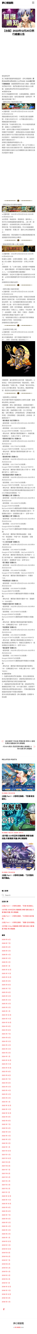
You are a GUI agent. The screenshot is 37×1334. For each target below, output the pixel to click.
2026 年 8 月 (6, 939)
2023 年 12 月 (6, 1060)
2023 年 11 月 (6, 1064)
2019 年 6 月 (6, 1264)
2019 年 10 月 (6, 1249)
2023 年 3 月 (6, 1094)
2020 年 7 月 (6, 1215)
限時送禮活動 (11, 793)
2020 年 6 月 (6, 1219)
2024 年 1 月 (6, 1056)
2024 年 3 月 (6, 1049)
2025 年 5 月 (6, 996)
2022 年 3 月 (6, 1139)
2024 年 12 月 (6, 1015)
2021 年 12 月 (6, 1151)
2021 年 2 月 (6, 1188)
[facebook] (4, 1309)
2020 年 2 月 (6, 1234)
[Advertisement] (18, 55)
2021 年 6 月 (6, 1173)
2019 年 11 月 (6, 1245)
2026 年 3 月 (6, 958)
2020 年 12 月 (6, 1196)
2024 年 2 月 (6, 1053)
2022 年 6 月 (6, 1128)
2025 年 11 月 (6, 973)
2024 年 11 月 (6, 1019)
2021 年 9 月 (6, 1162)
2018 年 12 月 (6, 1286)
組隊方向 (21, 832)
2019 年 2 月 (6, 1279)
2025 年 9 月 (6, 981)
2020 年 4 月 (6, 1226)
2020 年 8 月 (6, 1211)
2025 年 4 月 (6, 1000)
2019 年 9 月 (6, 1252)
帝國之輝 (10, 832)
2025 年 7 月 (6, 988)
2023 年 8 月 (6, 1075)
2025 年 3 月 (6, 1003)
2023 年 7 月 (6, 1079)
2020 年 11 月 (6, 1200)
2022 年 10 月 (6, 1113)
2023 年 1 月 (6, 1102)
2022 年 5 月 (6, 1132)
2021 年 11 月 (6, 1154)
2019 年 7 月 (6, 1260)
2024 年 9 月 (6, 1026)
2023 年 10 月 (6, 1068)
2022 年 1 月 (6, 1147)
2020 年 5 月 (6, 1222)
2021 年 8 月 (6, 1166)
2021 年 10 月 (6, 1158)
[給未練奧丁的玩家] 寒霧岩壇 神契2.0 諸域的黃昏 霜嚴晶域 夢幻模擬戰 (20, 742)
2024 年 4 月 (6, 1045)
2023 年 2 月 (6, 1098)
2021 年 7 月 (6, 1169)
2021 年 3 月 (6, 1185)
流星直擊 (16, 832)
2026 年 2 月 (6, 962)
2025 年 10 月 (6, 977)
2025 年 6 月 (6, 992)
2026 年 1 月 (6, 966)
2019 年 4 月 (6, 1271)
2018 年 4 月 (6, 1302)
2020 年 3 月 (6, 1230)
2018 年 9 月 (6, 1298)
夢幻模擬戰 (5, 793)
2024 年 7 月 (6, 1034)
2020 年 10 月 (6, 1203)
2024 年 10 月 (6, 1022)
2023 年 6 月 (6, 1083)
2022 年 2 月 (6, 1143)
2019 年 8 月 (6, 1256)
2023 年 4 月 (6, 1090)
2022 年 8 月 (6, 1120)
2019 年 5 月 (6, 1268)
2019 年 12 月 (6, 1241)
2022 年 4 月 (6, 1136)
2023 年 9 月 (6, 1071)
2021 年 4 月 (6, 1181)
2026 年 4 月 (6, 954)
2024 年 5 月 (6, 1041)
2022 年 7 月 (6, 1124)
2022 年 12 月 (6, 1105)
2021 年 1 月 (6, 1192)
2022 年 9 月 (6, 1117)
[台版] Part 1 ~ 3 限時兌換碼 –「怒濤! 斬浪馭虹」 (18, 906)
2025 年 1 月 (6, 1011)
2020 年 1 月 (6, 1237)
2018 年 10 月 (6, 1294)
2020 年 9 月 (6, 1207)
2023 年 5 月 (6, 1087)
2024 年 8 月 (6, 1030)
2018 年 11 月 (6, 1290)
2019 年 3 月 (6, 1275)
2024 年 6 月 (6, 1037)
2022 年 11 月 (6, 1109)
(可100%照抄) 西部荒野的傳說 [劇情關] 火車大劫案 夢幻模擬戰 (17, 748)
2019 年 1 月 (6, 1283)
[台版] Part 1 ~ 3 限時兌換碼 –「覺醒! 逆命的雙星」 (19, 922)
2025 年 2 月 (6, 1007)
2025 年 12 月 (6, 969)
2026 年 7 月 (6, 943)
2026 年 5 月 (6, 951)
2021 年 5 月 (6, 1177)
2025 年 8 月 (6, 985)
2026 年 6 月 (6, 947)
